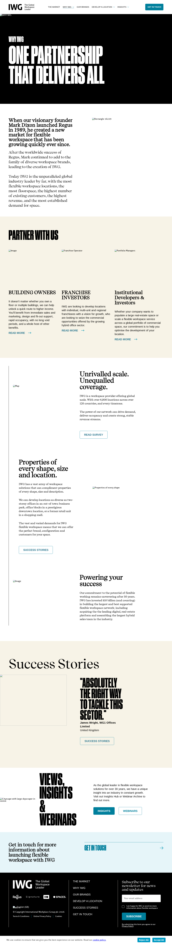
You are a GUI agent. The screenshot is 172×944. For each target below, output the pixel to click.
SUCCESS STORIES (35, 549)
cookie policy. (99, 940)
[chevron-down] (72, 7)
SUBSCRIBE (134, 916)
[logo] (21, 9)
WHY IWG (79, 888)
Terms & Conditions (21, 916)
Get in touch (154, 7)
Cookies (58, 916)
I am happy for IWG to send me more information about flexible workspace (142, 907)
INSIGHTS (104, 810)
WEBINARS (130, 810)
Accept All (159, 940)
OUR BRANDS (82, 894)
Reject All (144, 940)
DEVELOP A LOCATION (87, 901)
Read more (17, 333)
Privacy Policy (127, 926)
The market (81, 881)
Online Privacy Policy (42, 916)
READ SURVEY (93, 434)
